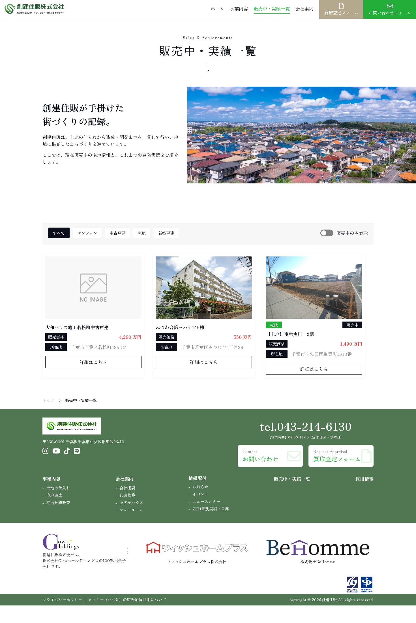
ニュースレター (206, 501)
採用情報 (364, 478)
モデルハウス (131, 502)
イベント (200, 494)
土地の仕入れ (58, 488)
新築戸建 (166, 233)
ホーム (217, 8)
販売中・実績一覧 (272, 8)
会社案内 (304, 8)
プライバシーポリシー (62, 599)
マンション (87, 233)
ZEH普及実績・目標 (210, 508)
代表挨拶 (127, 495)
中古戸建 (117, 233)
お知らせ (200, 486)
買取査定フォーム (341, 12)
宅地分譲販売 (58, 502)
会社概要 (127, 488)
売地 (142, 233)
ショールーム (131, 510)
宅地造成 (54, 495)
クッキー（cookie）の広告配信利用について (127, 599)
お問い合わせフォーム (389, 12)
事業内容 (239, 8)
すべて (59, 233)
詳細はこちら (94, 362)
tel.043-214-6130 (306, 426)
